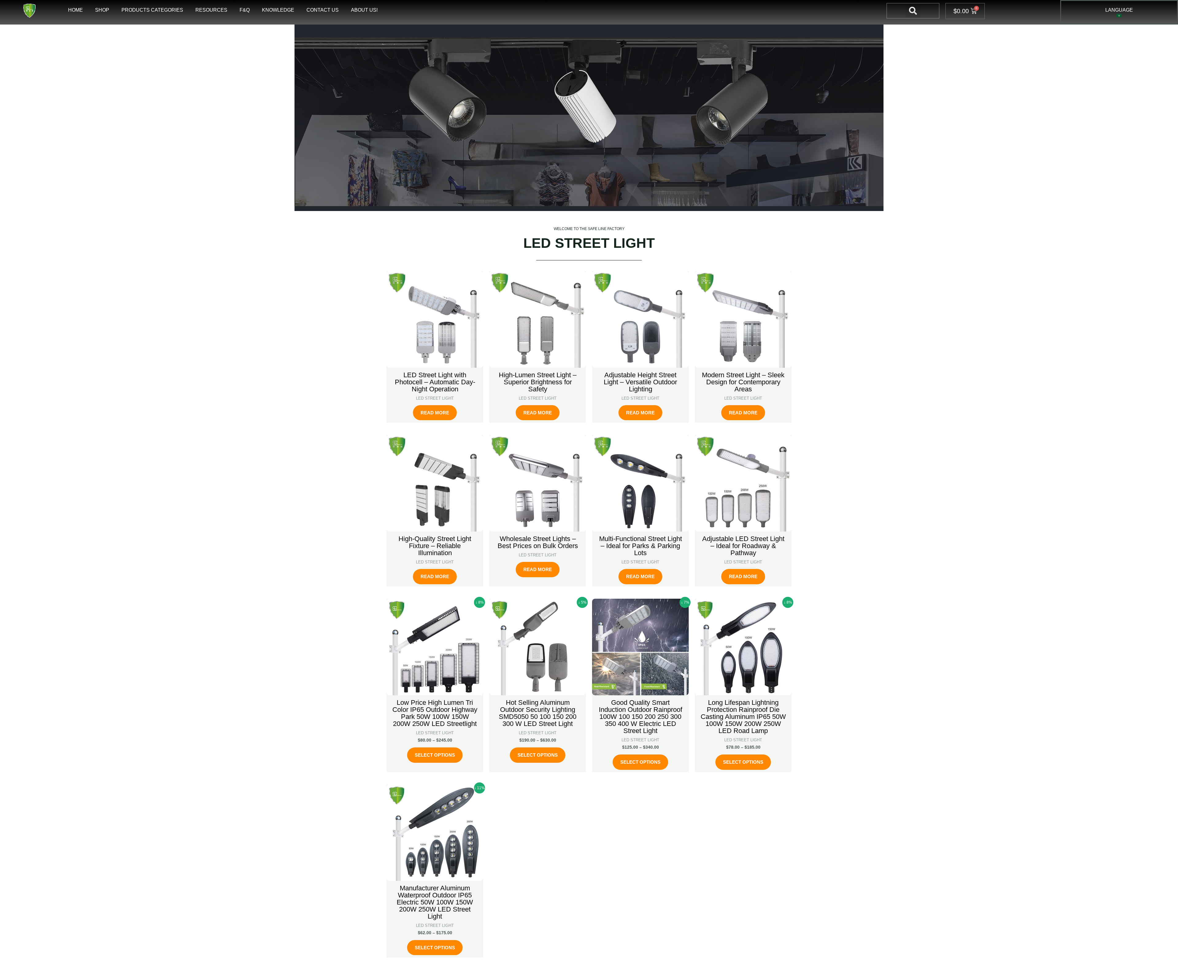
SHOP (102, 10)
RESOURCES (211, 10)
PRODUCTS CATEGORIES (152, 10)
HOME (75, 10)
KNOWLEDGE (278, 10)
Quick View (434, 361)
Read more (435, 412)
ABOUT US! (364, 10)
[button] (913, 10)
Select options (435, 755)
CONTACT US (322, 10)
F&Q (245, 10)
